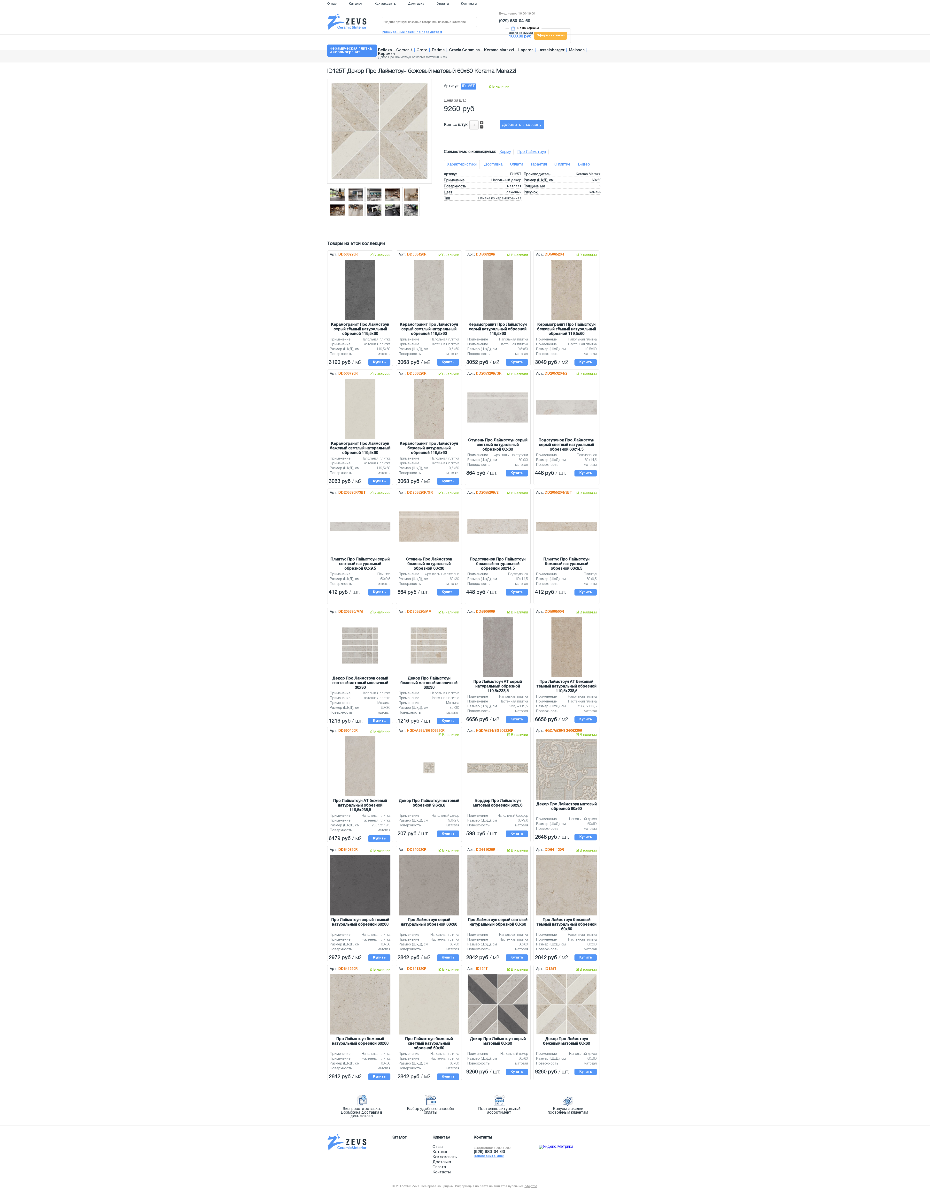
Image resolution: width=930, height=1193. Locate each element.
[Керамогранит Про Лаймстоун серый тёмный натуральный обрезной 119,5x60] (360, 320)
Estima (438, 50)
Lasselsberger (551, 50)
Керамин (386, 54)
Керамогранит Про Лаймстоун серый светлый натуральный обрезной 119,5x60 (429, 329)
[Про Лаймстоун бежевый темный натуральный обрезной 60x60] (566, 915)
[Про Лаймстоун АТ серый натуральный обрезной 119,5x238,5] (498, 677)
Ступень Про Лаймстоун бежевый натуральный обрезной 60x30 (429, 564)
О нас (332, 3)
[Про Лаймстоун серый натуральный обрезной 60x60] (429, 915)
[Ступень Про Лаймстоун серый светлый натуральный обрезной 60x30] (497, 422)
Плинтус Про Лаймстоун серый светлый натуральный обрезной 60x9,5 (360, 564)
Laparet (525, 50)
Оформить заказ (550, 35)
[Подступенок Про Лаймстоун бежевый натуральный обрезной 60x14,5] (497, 534)
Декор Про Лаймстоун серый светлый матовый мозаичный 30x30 (360, 683)
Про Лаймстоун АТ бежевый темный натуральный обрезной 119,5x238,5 (566, 686)
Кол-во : (456, 125)
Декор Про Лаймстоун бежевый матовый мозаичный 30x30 (428, 683)
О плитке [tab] (562, 164)
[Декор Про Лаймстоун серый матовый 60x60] (497, 1034)
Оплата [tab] (516, 164)
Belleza (385, 50)
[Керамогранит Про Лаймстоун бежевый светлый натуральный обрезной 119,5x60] (360, 439)
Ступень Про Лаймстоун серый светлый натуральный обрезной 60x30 (497, 445)
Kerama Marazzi (499, 50)
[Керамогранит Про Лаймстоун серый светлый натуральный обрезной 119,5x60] (429, 320)
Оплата (442, 3)
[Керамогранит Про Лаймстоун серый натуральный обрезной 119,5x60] (498, 320)
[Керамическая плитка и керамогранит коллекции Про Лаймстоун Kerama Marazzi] (337, 201)
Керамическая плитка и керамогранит (351, 50)
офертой (531, 1186)
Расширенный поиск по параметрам (412, 32)
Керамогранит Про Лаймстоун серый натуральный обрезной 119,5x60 (498, 329)
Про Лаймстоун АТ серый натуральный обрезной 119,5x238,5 (497, 686)
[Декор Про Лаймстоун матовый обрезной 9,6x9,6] (429, 773)
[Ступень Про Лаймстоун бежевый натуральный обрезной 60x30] (429, 542)
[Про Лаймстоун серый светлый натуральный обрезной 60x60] (497, 915)
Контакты (469, 3)
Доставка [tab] (493, 164)
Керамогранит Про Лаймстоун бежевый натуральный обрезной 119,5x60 (429, 448)
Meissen (577, 50)
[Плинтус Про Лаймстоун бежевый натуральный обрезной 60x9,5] (566, 531)
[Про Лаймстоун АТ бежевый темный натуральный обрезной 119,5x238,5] (566, 677)
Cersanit (404, 50)
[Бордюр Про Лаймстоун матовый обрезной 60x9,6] (497, 773)
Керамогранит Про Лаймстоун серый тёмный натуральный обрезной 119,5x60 (360, 329)
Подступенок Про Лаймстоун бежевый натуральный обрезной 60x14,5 (498, 564)
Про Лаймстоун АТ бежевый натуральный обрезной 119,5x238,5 (360, 805)
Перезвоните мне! (489, 1156)
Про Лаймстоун (531, 152)
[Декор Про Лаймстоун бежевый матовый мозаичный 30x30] (429, 663)
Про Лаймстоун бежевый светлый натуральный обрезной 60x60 (429, 1043)
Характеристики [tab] (462, 164)
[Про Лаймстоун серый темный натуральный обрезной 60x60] (360, 915)
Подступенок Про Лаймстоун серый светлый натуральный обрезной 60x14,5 (566, 445)
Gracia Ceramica (464, 50)
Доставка (416, 3)
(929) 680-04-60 (514, 21)
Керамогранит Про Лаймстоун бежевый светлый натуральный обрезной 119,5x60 (360, 448)
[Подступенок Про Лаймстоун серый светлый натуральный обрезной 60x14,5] (566, 414)
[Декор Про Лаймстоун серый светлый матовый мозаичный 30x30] (360, 663)
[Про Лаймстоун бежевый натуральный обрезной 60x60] (360, 1034)
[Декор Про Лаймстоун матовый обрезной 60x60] (566, 800)
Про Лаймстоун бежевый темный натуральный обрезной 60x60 (566, 924)
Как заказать (385, 3)
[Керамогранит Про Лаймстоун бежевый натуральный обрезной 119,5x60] (429, 439)
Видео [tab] (584, 164)
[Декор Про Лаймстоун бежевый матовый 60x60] (566, 1034)
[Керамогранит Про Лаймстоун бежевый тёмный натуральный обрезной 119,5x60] (566, 320)
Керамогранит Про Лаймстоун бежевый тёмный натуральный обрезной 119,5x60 (566, 329)
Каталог (355, 3)
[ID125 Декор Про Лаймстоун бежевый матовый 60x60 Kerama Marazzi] (379, 178)
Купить (379, 362)
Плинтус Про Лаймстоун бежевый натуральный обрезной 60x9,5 (566, 564)
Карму (505, 152)
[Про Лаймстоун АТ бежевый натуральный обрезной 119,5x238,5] (360, 796)
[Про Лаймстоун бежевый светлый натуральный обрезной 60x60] (429, 1034)
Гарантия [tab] (539, 164)
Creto (422, 50)
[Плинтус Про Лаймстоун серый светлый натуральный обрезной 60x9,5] (360, 531)
